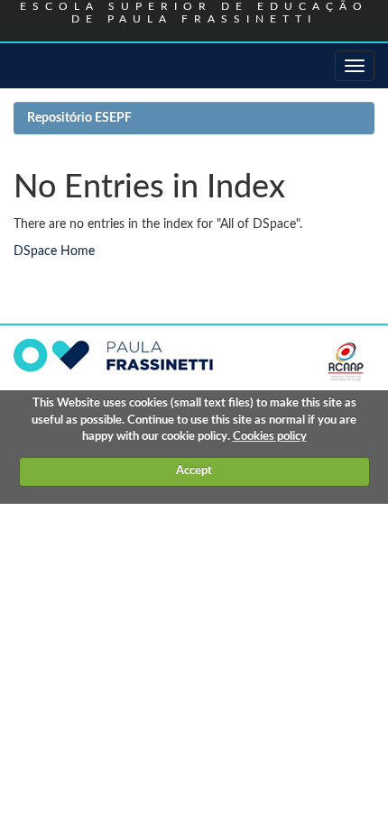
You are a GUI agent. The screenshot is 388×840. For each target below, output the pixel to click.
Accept (194, 471)
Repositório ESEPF (79, 118)
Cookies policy (270, 437)
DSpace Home (54, 251)
